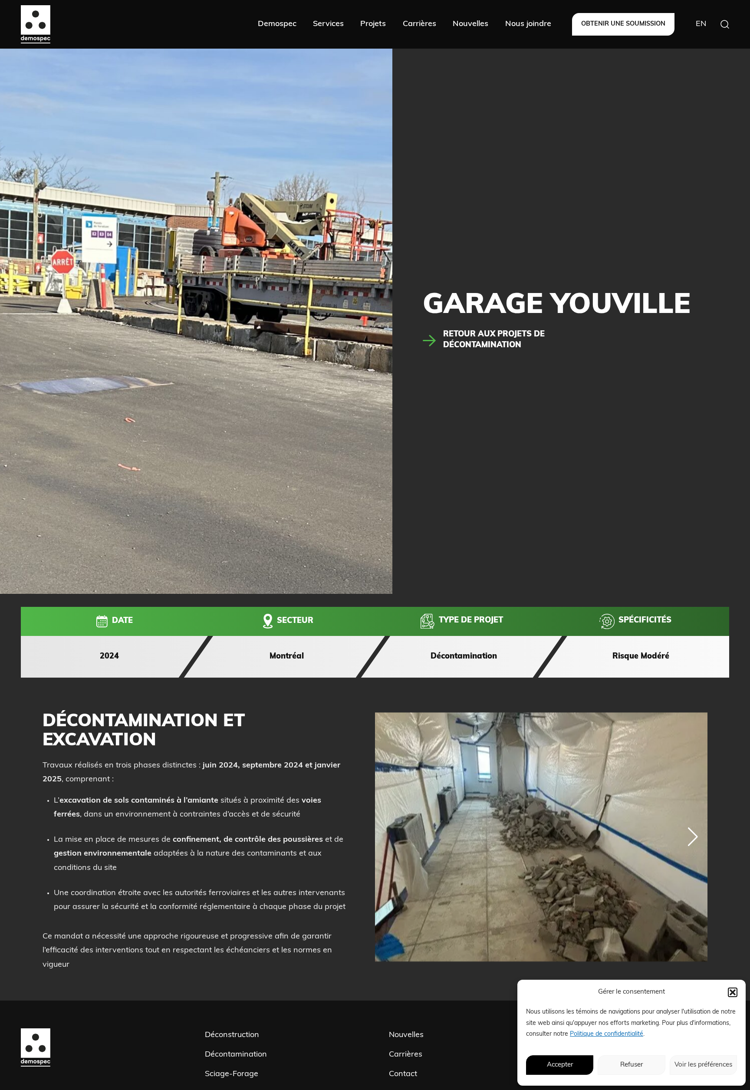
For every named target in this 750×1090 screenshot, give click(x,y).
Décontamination (236, 1055)
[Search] (724, 24)
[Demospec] (35, 24)
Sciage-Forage (231, 1075)
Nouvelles (470, 24)
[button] (732, 992)
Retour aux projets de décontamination (494, 340)
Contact (403, 1075)
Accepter (560, 1065)
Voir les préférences (703, 1065)
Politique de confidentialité (606, 1034)
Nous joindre (528, 24)
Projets (373, 24)
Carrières (419, 24)
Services (328, 24)
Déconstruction (232, 1035)
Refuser (631, 1065)
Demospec (277, 24)
